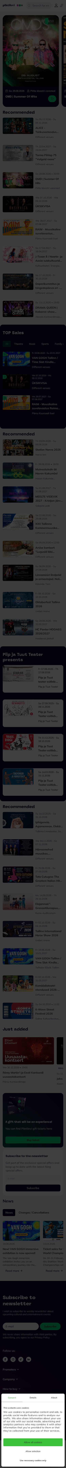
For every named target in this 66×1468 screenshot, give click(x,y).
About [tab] (54, 1397)
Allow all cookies (33, 1442)
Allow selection (33, 1451)
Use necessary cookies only (33, 1460)
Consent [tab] (12, 1397)
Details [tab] (33, 1397)
